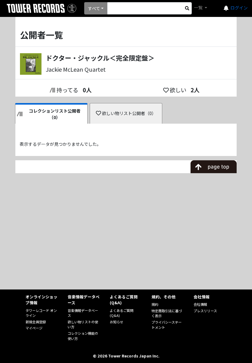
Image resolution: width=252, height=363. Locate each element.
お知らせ (116, 321)
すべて (94, 8)
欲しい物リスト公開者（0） (129, 113)
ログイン (239, 8)
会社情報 (200, 304)
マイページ (34, 327)
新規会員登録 (36, 321)
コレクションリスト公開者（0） (55, 114)
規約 (155, 304)
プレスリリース (205, 310)
